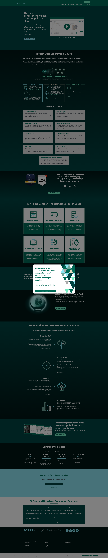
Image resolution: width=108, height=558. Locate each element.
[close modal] (73, 266)
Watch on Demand (45, 291)
